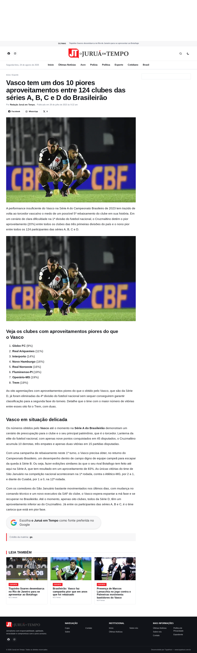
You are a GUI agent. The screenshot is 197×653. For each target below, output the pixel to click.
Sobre (67, 632)
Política (106, 64)
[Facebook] (8, 53)
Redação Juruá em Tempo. (22, 105)
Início (8, 75)
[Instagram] (15, 53)
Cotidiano (133, 64)
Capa (67, 628)
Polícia (93, 64)
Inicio (51, 64)
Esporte (119, 64)
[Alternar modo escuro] (188, 53)
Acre (83, 64)
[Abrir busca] (180, 53)
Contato (88, 628)
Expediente (178, 634)
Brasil (146, 64)
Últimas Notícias (67, 64)
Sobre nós (133, 628)
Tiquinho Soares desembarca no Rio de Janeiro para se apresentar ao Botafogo (104, 43)
